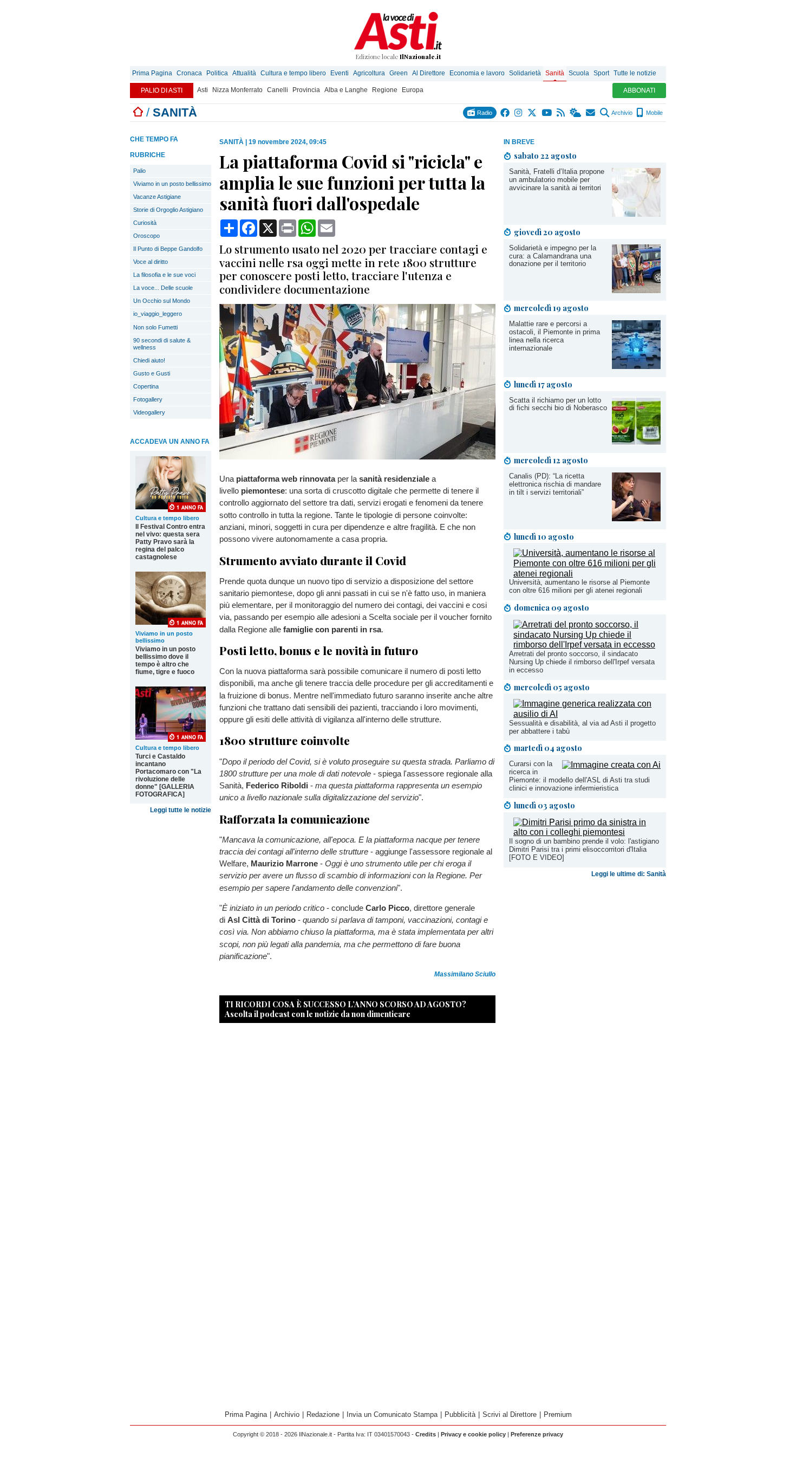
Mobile (653, 112)
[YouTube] (547, 112)
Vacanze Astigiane (157, 196)
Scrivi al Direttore (509, 1414)
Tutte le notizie (635, 73)
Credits (425, 1434)
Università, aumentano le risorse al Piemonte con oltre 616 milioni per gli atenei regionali (579, 586)
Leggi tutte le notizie (180, 810)
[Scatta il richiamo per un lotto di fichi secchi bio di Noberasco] (636, 442)
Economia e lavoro (477, 73)
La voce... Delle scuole (163, 287)
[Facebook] (505, 112)
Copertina (146, 386)
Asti (202, 90)
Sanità (554, 73)
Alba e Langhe (346, 90)
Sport (601, 73)
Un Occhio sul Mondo (161, 300)
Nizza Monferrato (237, 90)
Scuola (579, 73)
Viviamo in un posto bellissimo (172, 183)
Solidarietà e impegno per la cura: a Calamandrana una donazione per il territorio (552, 256)
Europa (412, 90)
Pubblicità (460, 1414)
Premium (558, 1414)
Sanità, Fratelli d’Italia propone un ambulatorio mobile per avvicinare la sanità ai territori (556, 179)
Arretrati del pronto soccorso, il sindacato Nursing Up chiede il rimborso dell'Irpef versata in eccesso (582, 662)
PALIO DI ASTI (161, 90)
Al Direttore (428, 73)
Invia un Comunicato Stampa (392, 1414)
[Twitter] (532, 112)
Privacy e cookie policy (473, 1434)
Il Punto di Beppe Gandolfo (168, 248)
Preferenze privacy (537, 1434)
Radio (483, 112)
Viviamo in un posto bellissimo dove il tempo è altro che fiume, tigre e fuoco (165, 660)
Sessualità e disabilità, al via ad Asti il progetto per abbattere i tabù (582, 727)
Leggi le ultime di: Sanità (628, 874)
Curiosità (144, 222)
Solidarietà (525, 73)
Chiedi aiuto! (149, 360)
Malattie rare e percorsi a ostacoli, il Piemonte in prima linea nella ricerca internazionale (554, 336)
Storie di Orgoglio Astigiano (168, 209)
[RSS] (561, 112)
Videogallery (149, 412)
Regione (384, 90)
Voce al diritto (150, 261)
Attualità (244, 73)
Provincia (306, 90)
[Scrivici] (591, 112)
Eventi (339, 73)
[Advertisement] (585, 967)
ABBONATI (639, 90)
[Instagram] (519, 112)
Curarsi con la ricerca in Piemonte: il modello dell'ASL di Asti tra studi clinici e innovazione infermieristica (579, 776)
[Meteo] (576, 112)
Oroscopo (146, 235)
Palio (139, 170)
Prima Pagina (152, 73)
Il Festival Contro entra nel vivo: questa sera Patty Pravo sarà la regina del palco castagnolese (170, 542)
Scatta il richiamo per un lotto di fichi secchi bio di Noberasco (558, 404)
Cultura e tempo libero (293, 73)
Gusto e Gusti (151, 373)
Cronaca (189, 73)
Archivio (621, 112)
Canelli (277, 90)
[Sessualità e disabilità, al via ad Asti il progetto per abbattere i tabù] (587, 713)
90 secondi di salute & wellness (162, 344)
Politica (217, 73)
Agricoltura (369, 73)
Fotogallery (147, 399)
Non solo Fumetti (155, 327)
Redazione (323, 1414)
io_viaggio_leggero (157, 313)
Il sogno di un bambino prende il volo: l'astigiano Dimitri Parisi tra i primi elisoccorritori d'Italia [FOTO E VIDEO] (584, 849)
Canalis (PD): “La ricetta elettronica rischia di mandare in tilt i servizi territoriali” (555, 484)
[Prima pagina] (138, 112)
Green (398, 73)
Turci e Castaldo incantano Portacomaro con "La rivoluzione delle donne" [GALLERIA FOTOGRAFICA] (168, 775)
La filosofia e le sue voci (164, 274)
